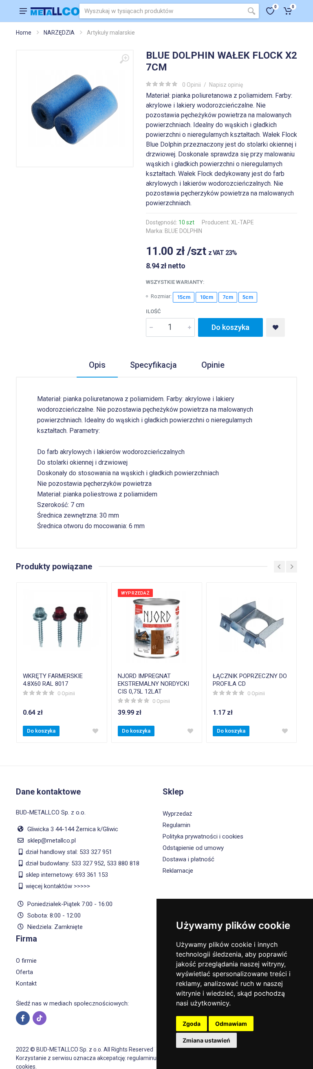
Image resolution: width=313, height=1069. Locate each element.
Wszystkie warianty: (175, 282)
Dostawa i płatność (188, 859)
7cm (228, 297)
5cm (247, 297)
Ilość (153, 311)
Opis (97, 365)
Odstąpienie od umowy (193, 848)
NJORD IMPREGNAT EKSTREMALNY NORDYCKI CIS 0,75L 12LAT (153, 683)
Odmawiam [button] (231, 1023)
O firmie (26, 960)
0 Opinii (191, 84)
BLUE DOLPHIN (183, 231)
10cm (206, 297)
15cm (183, 297)
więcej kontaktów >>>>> (58, 886)
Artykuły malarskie (111, 32)
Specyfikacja (153, 365)
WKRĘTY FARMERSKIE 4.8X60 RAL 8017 (53, 679)
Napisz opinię (226, 84)
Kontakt (26, 983)
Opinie (213, 365)
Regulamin (176, 825)
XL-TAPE (242, 222)
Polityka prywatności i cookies (203, 836)
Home (23, 32)
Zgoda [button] (192, 1023)
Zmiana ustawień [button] (206, 1040)
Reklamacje (178, 870)
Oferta (24, 972)
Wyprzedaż (177, 813)
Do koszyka (230, 327)
